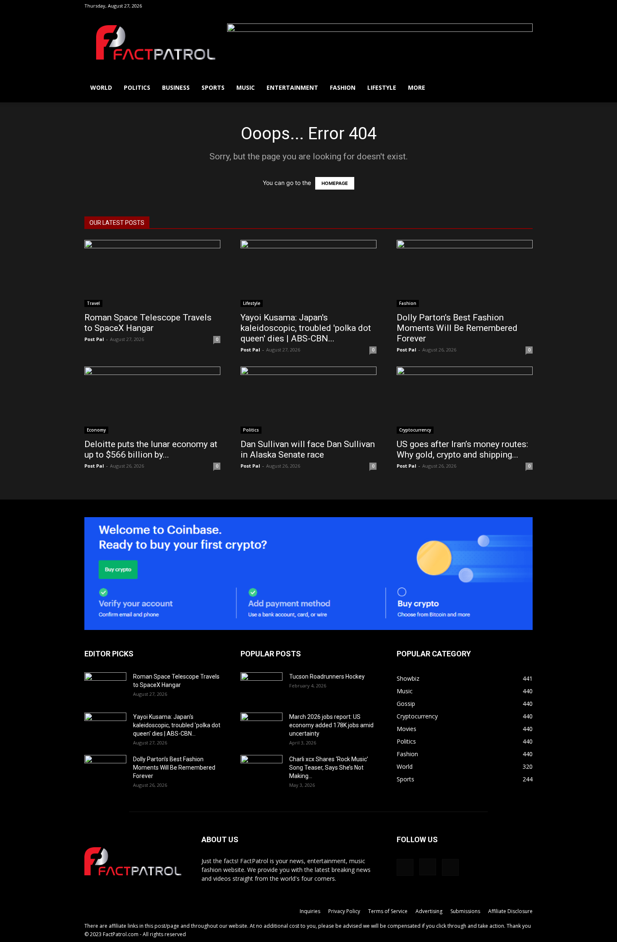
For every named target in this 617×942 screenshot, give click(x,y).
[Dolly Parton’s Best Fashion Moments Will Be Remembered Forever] (465, 273)
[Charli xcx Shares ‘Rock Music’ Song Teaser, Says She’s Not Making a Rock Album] (261, 769)
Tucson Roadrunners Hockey (327, 676)
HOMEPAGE (335, 183)
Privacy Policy (344, 911)
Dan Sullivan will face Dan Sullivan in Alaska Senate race (308, 449)
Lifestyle (381, 87)
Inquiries (310, 911)
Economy (96, 430)
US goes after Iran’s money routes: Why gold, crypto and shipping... (462, 449)
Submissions (465, 911)
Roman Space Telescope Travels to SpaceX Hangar (148, 322)
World (101, 87)
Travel (93, 303)
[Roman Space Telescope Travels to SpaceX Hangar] (152, 273)
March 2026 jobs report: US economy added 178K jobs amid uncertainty (331, 725)
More (416, 87)
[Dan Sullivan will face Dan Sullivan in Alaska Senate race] (308, 400)
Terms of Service (388, 911)
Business (176, 87)
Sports (213, 87)
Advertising (429, 911)
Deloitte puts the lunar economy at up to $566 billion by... (150, 449)
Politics (137, 87)
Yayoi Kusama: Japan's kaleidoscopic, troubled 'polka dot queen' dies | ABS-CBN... (306, 327)
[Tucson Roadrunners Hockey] (261, 687)
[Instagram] (512, 6)
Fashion (343, 87)
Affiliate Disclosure (510, 911)
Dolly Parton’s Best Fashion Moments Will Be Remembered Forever (457, 327)
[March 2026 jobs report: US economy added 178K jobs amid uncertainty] (261, 727)
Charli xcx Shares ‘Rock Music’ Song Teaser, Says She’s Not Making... (328, 767)
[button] (486, 6)
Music (245, 87)
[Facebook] (498, 6)
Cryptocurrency (415, 430)
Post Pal (94, 339)
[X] (526, 6)
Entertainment (292, 87)
